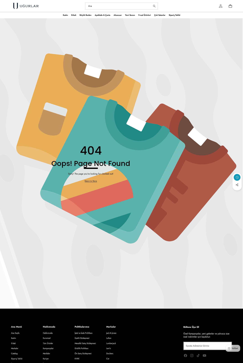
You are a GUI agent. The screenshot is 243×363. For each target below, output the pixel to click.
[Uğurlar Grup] (25, 6)
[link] (91, 181)
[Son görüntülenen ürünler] (237, 177)
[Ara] (154, 6)
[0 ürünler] (230, 6)
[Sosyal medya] (237, 184)
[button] (237, 192)
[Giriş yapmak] (221, 6)
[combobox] (121, 6)
